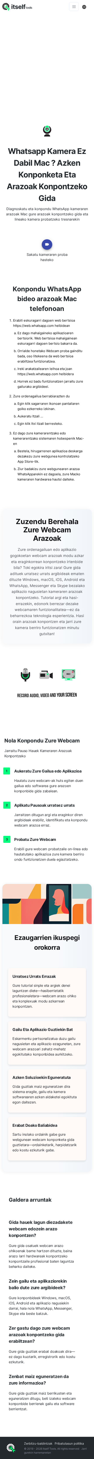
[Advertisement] (47, 62)
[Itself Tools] (47, 686)
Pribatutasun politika (69, 1443)
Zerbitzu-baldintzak (38, 1443)
